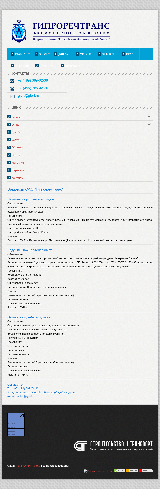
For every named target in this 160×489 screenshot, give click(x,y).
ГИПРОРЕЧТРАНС (28, 465)
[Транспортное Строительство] (113, 446)
